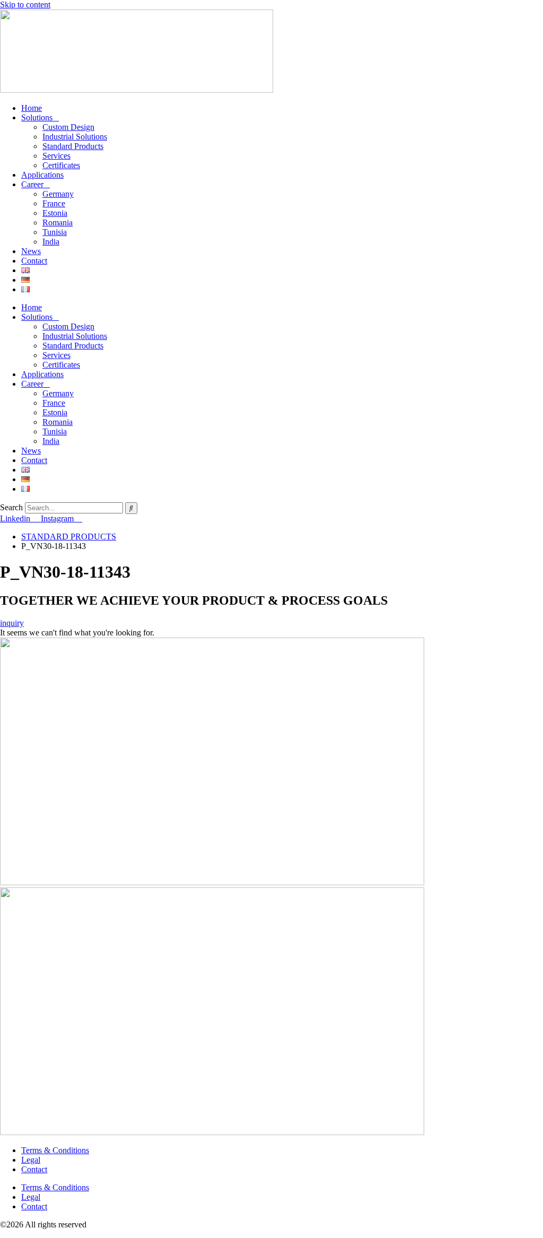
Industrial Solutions (74, 136)
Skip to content (25, 4)
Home (31, 107)
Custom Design (68, 127)
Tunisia (54, 232)
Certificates (61, 165)
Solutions (36, 117)
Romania (57, 222)
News (31, 251)
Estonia (54, 212)
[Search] (131, 508)
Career (32, 184)
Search (11, 507)
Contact (34, 260)
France (53, 203)
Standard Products (72, 146)
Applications (42, 174)
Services (56, 155)
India (50, 241)
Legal (30, 1159)
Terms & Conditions (55, 1150)
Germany (58, 193)
